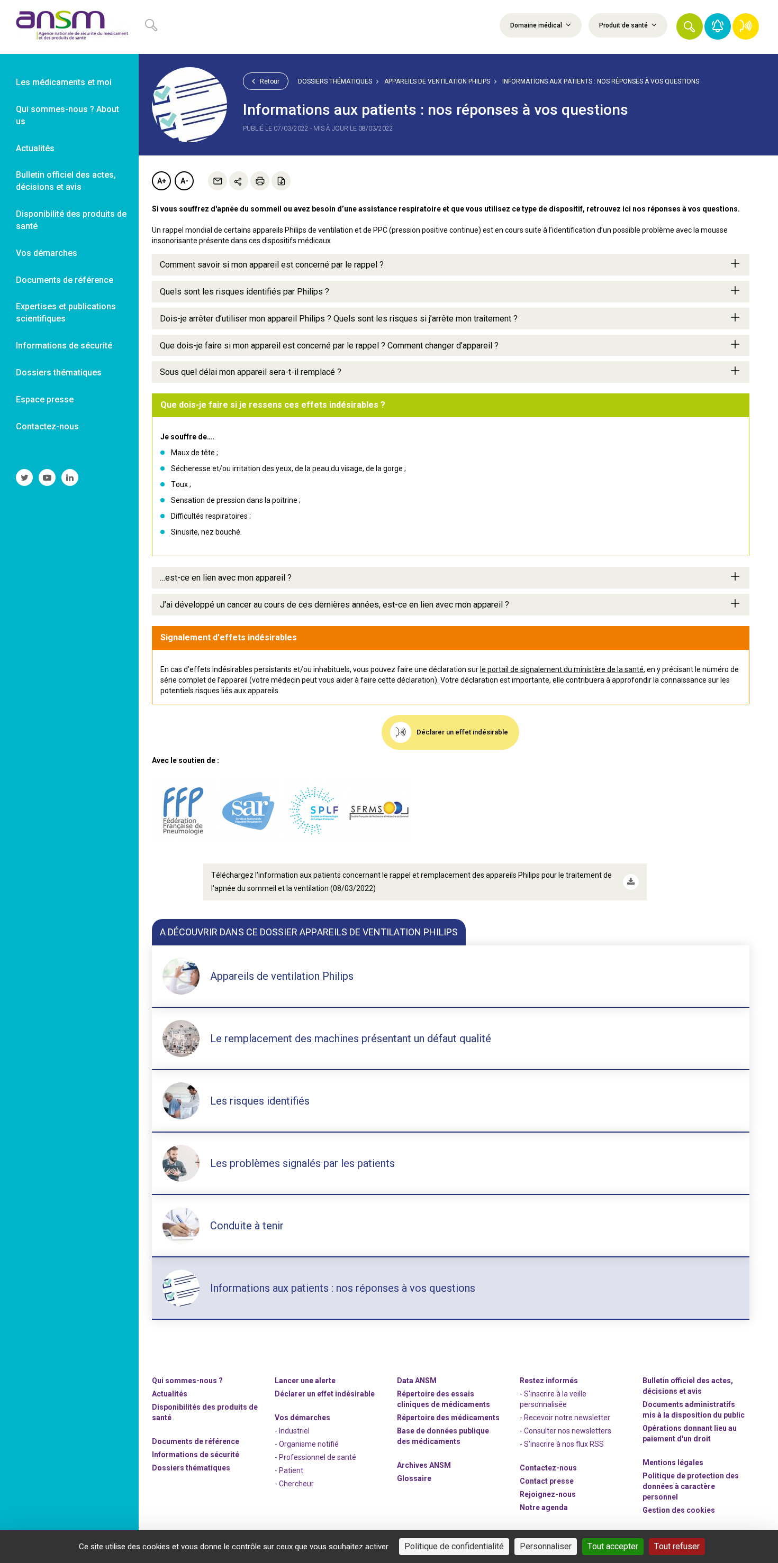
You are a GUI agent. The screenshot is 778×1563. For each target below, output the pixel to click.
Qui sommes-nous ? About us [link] (67, 115)
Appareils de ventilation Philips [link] (437, 81)
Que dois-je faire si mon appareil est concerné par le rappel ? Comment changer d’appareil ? (329, 346)
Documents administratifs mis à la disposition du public (694, 1409)
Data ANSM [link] (417, 1380)
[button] (689, 26)
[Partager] (238, 180)
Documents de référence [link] (64, 280)
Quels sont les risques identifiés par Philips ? (244, 292)
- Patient (289, 1470)
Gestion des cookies (679, 1510)
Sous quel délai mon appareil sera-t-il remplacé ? (250, 372)
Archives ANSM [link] (424, 1465)
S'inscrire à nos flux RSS (564, 1444)
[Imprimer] (259, 180)
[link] (69, 27)
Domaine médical (537, 25)
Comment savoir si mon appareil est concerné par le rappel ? (272, 265)
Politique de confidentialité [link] (454, 1546)
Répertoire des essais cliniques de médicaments (443, 1399)
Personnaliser (546, 1546)
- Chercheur (294, 1483)
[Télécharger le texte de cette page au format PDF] (281, 180)
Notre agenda (544, 1507)
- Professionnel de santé (315, 1457)
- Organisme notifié (307, 1444)
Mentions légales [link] (673, 1462)
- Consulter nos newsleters (565, 1431)
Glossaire (414, 1478)
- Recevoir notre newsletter (565, 1417)
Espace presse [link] (45, 399)
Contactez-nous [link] (47, 426)
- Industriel (292, 1431)
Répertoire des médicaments (448, 1417)
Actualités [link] (35, 148)
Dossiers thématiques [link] (59, 372)
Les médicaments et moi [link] (64, 82)
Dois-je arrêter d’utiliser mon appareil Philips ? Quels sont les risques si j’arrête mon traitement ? (339, 319)
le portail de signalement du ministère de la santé (562, 669)
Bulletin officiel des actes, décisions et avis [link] (66, 181)
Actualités (169, 1394)
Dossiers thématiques (335, 81)
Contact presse (547, 1481)
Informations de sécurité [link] (64, 346)
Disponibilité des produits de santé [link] (71, 220)
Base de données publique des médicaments (443, 1436)
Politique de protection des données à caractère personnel (691, 1486)
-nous (548, 1494)
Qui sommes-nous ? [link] (187, 1380)
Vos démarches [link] (46, 253)
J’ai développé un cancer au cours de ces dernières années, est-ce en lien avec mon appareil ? (334, 605)
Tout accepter (612, 1546)
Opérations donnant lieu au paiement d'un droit (690, 1433)
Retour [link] (268, 81)
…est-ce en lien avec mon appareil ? (226, 578)
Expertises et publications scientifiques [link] (66, 312)
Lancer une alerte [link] (305, 1380)
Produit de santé (624, 25)
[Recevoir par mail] (217, 180)
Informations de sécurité (195, 1454)
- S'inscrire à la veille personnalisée (553, 1399)
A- (184, 181)
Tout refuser (677, 1546)
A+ (161, 181)
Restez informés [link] (549, 1380)
